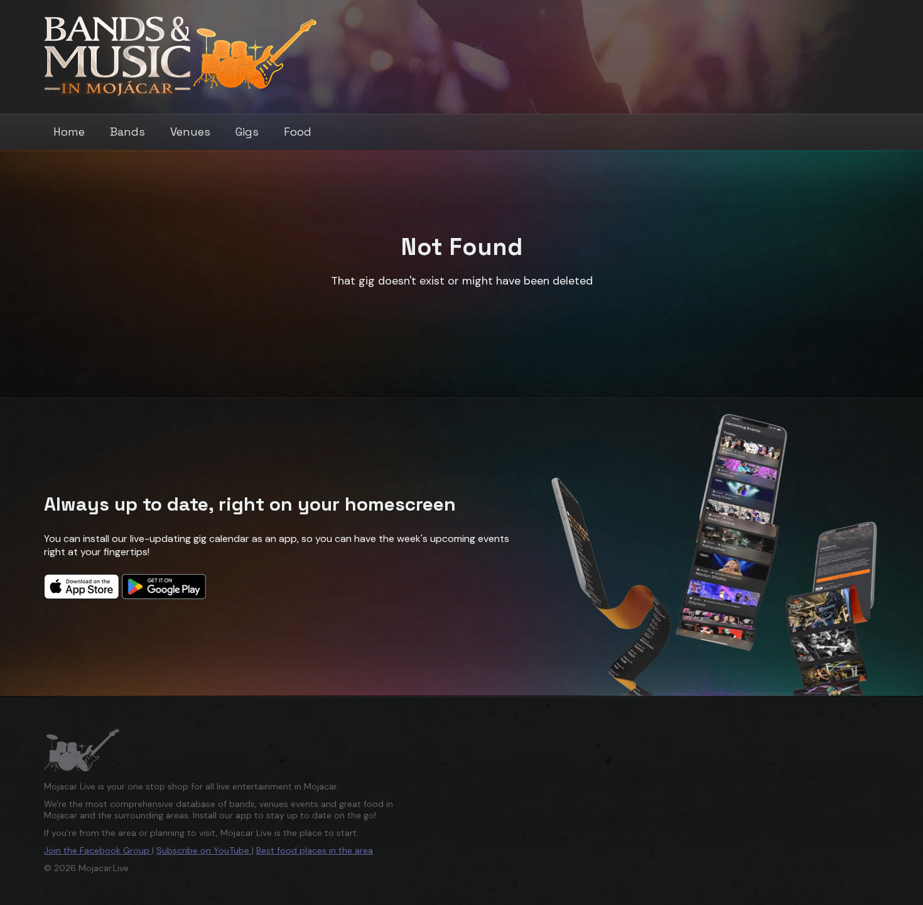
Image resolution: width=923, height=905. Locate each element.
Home (69, 131)
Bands (127, 131)
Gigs (247, 131)
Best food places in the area (314, 850)
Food (297, 131)
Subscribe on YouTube (204, 850)
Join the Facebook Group (98, 850)
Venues (190, 131)
